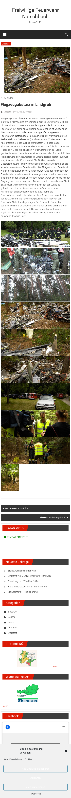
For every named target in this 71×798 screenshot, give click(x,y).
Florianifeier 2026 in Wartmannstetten (27, 586)
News (11, 622)
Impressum (36, 794)
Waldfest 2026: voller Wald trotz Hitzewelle (29, 576)
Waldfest (12, 633)
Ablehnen (35, 777)
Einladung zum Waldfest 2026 (23, 581)
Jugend (12, 617)
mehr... (56, 666)
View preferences (35, 787)
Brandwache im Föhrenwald (22, 570)
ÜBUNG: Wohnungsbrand (53, 517)
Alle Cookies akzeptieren (35, 768)
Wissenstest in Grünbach (17, 508)
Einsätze (5, 44)
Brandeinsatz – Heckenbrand (23, 592)
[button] (66, 751)
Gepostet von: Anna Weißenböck (17, 112)
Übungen (12, 627)
